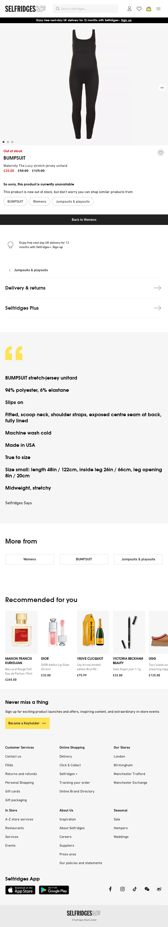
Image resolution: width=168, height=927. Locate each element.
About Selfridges (72, 828)
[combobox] (88, 9)
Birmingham (123, 765)
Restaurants (14, 828)
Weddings (121, 837)
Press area (68, 854)
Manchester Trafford (129, 774)
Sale (117, 819)
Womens (29, 559)
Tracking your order (75, 782)
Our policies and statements (81, 863)
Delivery (66, 756)
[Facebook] (110, 892)
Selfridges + (69, 774)
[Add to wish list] (160, 152)
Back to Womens (84, 220)
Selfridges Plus (22, 308)
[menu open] (158, 8)
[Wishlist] (139, 8)
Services (11, 837)
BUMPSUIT (14, 158)
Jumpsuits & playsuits (31, 270)
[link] (20, 671)
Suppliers (67, 845)
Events (10, 845)
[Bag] (148, 8)
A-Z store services (19, 819)
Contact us (13, 756)
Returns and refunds (21, 774)
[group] (84, 650)
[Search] (57, 8)
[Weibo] (159, 892)
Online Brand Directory (77, 791)
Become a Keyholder (24, 723)
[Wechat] (147, 892)
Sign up (126, 20)
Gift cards (12, 791)
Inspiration (68, 819)
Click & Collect (70, 765)
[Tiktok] (134, 892)
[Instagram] (122, 892)
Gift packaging (16, 800)
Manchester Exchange (130, 782)
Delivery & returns (25, 288)
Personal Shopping (19, 782)
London (119, 756)
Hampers (121, 828)
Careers (66, 837)
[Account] (129, 8)
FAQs (9, 765)
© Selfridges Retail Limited (84, 920)
